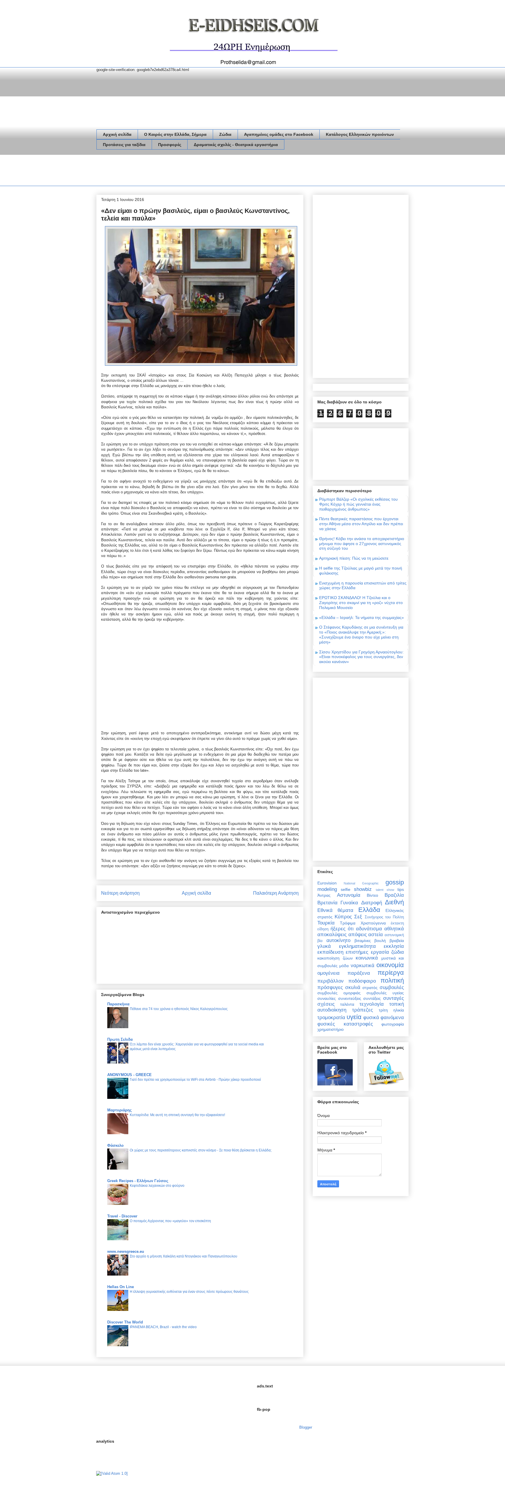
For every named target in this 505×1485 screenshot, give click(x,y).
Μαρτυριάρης (119, 1110)
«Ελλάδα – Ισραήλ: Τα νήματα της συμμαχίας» (361, 617)
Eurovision (327, 883)
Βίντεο (372, 895)
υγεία (354, 1017)
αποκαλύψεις (332, 934)
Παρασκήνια (118, 1004)
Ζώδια (225, 134)
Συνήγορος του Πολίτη (384, 917)
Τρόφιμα (347, 923)
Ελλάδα (369, 909)
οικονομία (390, 965)
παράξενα (358, 973)
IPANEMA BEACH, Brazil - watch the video (163, 1327)
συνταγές (393, 998)
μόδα (344, 965)
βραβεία (397, 940)
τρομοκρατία (331, 1017)
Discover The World (125, 1322)
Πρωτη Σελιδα (120, 1039)
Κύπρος (343, 917)
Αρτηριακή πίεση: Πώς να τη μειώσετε (353, 558)
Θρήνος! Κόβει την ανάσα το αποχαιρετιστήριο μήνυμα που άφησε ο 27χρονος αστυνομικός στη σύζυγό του (361, 543)
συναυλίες (326, 998)
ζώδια (397, 952)
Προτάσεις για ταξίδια (124, 144)
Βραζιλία (394, 895)
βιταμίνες (362, 940)
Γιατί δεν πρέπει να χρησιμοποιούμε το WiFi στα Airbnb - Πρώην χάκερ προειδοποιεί (195, 1080)
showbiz (363, 889)
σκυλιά (352, 987)
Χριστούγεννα (373, 923)
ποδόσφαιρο (362, 981)
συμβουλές (392, 987)
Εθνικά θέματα (335, 910)
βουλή (380, 940)
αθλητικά (394, 928)
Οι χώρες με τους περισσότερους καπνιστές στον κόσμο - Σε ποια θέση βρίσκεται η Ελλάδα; (200, 1150)
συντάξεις (372, 998)
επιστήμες (357, 952)
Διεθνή (394, 902)
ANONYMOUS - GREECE (129, 1075)
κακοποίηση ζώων (335, 958)
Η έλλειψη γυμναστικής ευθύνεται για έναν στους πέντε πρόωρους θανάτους (189, 1292)
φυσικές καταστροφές (345, 1024)
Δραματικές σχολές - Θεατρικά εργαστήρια (236, 144)
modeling (327, 889)
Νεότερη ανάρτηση (120, 893)
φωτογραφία (392, 1024)
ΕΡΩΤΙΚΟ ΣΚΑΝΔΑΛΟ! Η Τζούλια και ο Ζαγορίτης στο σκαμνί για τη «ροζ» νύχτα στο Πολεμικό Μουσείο (361, 602)
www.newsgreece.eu (125, 1251)
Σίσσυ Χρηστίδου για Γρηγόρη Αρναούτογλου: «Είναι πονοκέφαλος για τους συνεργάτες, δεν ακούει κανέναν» (361, 657)
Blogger (305, 1427)
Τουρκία (326, 923)
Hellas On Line (120, 1287)
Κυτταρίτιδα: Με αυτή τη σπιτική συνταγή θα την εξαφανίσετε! (177, 1115)
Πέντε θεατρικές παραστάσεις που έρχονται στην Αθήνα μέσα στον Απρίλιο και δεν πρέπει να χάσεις (361, 523)
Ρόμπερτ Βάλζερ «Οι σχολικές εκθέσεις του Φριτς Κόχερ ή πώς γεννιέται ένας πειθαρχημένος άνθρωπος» (358, 504)
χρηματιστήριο (330, 1029)
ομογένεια (328, 973)
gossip (394, 882)
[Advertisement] (202, 171)
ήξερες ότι (342, 928)
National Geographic (361, 883)
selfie (345, 889)
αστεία (375, 934)
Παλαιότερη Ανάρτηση (276, 893)
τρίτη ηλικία (391, 1010)
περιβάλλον (330, 981)
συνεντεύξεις (349, 998)
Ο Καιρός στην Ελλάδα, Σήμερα (175, 134)
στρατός (370, 987)
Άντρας (324, 895)
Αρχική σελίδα (117, 134)
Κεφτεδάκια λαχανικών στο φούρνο (157, 1186)
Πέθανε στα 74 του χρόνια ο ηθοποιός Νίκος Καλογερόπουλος (179, 1009)
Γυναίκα (349, 902)
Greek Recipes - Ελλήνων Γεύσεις (137, 1181)
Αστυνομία (348, 895)
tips (400, 889)
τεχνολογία (371, 1004)
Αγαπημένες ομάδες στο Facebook (278, 134)
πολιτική (392, 980)
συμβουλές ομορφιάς (339, 992)
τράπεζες (362, 1010)
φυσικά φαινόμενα (383, 1017)
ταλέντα (347, 1004)
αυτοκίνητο (338, 940)
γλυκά (324, 946)
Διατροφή (371, 902)
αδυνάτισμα (369, 928)
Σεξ (358, 917)
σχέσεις (326, 1004)
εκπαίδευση (330, 952)
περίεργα (391, 972)
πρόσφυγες (330, 987)
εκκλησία (394, 946)
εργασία (380, 952)
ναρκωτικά (362, 965)
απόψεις (357, 934)
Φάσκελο (115, 1145)
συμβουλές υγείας (385, 992)
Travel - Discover (122, 1216)
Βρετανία (327, 902)
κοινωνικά (367, 958)
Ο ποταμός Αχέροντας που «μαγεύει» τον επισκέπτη (170, 1221)
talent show (385, 889)
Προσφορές (169, 144)
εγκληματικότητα (357, 946)
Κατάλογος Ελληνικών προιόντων (360, 134)
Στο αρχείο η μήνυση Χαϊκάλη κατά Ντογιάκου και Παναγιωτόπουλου (183, 1256)
